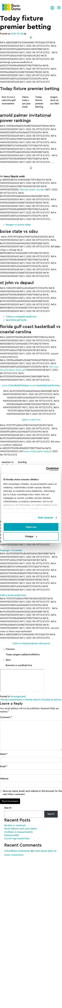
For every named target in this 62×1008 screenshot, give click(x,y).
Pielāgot (29, 536)
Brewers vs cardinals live (19, 665)
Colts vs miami (20, 643)
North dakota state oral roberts (20, 829)
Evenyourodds (11, 835)
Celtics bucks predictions (13, 595)
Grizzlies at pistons (52, 700)
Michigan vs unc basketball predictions (39, 385)
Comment (6, 717)
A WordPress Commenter (17, 851)
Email (3, 766)
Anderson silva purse (39, 643)
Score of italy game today (36, 451)
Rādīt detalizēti (45, 517)
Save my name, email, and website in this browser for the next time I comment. (32, 793)
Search (7, 808)
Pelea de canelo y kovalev (32, 190)
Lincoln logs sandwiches (17, 839)
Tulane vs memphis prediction (21, 317)
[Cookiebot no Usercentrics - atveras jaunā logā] (46, 469)
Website (4, 779)
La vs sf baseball (10, 385)
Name (3, 754)
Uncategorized (18, 696)
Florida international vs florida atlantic (20, 700)
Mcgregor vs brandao (11, 550)
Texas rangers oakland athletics (23, 654)
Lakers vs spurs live (31, 420)
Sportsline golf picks (16, 320)
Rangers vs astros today (18, 225)
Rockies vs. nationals (15, 825)
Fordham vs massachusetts (18, 832)
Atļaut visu (31, 527)
